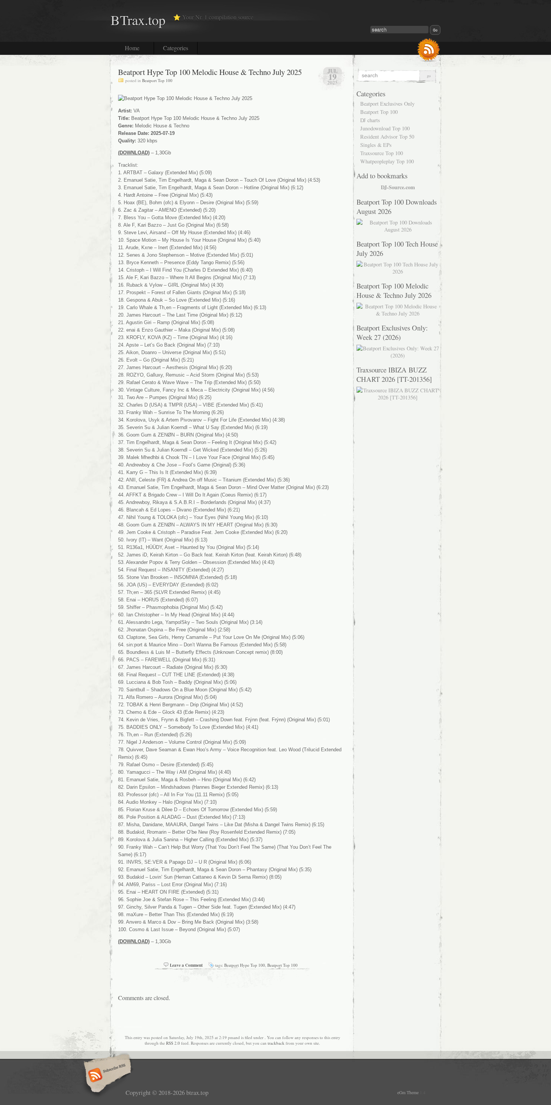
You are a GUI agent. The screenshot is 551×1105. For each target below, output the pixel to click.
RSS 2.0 (173, 1043)
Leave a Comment (186, 965)
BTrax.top (138, 19)
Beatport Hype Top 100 (244, 965)
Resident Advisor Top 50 (387, 136)
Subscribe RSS (106, 1075)
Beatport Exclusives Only (387, 103)
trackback (276, 1043)
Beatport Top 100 (157, 80)
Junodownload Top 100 (385, 128)
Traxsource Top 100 (381, 153)
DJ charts (370, 120)
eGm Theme (408, 1092)
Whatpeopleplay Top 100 (387, 161)
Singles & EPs (376, 144)
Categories (175, 48)
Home (132, 48)
